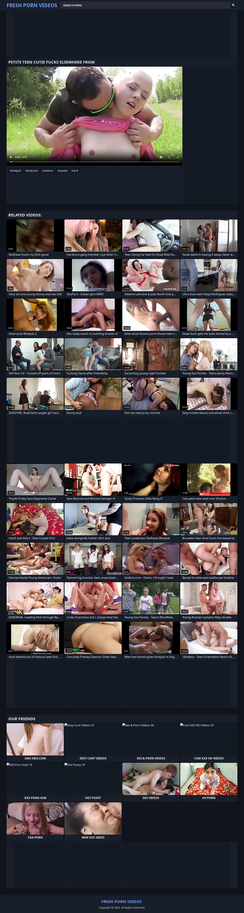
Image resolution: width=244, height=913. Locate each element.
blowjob (15, 171)
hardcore (31, 171)
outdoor (47, 171)
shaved (62, 171)
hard (75, 171)
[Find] (234, 5)
